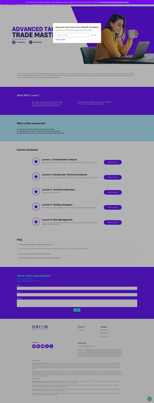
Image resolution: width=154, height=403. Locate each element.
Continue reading (60, 39)
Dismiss (126, 2)
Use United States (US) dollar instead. (111, 2)
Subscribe (94, 35)
